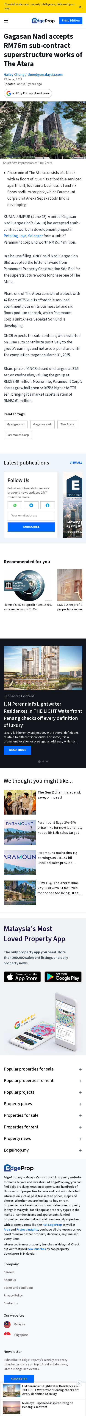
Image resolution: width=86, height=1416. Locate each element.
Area (7, 1229)
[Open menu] (6, 20)
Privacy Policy (13, 1295)
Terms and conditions (18, 1288)
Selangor (35, 236)
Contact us (11, 1303)
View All (76, 462)
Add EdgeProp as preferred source (31, 93)
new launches (37, 1249)
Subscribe (31, 527)
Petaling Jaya (15, 236)
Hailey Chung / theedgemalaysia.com (33, 74)
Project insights (27, 1229)
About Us (10, 1280)
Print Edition (71, 20)
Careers (9, 1272)
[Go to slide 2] (43, 761)
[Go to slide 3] (47, 761)
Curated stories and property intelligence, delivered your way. (40, 6)
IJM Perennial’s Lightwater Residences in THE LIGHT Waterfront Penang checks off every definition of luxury (43, 714)
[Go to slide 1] (39, 761)
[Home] (43, 21)
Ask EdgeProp (52, 1225)
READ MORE (17, 750)
